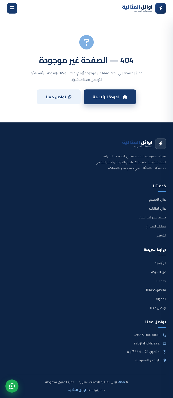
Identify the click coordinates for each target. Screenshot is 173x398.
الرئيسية (160, 263)
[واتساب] (11, 386)
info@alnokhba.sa (146, 343)
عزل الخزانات (157, 208)
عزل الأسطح (157, 199)
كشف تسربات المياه (152, 217)
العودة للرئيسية (107, 97)
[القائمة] (12, 8)
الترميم (161, 235)
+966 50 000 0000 (146, 335)
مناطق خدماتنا (156, 290)
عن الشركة (158, 272)
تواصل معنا (56, 97)
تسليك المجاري (156, 226)
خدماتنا (161, 281)
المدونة (161, 299)
